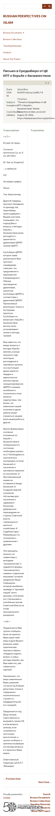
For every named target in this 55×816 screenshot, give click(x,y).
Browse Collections (12, 39)
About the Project (12, 59)
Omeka (6, 797)
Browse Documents (12, 32)
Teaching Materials (12, 46)
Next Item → (45, 782)
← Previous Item (11, 778)
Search (49, 6)
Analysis (7, 52)
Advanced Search (44, 6)
